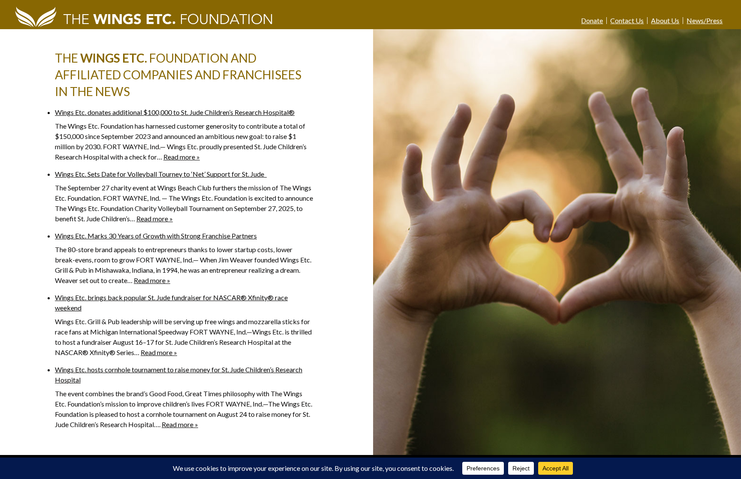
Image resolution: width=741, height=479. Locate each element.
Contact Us (627, 20)
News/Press (705, 20)
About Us (665, 20)
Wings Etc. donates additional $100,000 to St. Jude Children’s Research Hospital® (175, 112)
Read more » (181, 157)
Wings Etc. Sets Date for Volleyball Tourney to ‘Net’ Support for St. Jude (161, 174)
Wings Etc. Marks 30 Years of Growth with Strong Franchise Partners (156, 236)
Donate (592, 20)
